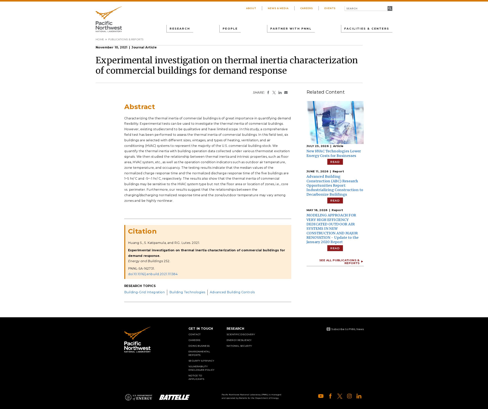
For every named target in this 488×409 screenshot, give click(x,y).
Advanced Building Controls (232, 292)
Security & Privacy (201, 360)
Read (335, 162)
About (251, 8)
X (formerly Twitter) (340, 396)
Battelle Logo (174, 397)
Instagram (349, 396)
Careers (306, 8)
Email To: (285, 92)
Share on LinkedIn (280, 92)
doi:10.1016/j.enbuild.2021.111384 (152, 274)
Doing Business (199, 345)
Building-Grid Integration (144, 292)
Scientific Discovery (241, 334)
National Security (239, 345)
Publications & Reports (126, 39)
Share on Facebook (268, 92)
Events (330, 8)
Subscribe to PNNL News (347, 329)
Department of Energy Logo (138, 397)
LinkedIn (359, 396)
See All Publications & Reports (339, 261)
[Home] (109, 19)
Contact (195, 334)
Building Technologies (187, 292)
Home (100, 39)
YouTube (321, 396)
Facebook (330, 396)
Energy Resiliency (239, 340)
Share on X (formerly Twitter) (274, 92)
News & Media (278, 8)
